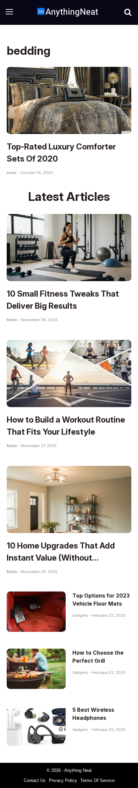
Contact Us (35, 780)
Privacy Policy (63, 780)
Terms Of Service (97, 780)
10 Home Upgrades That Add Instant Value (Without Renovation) (61, 558)
